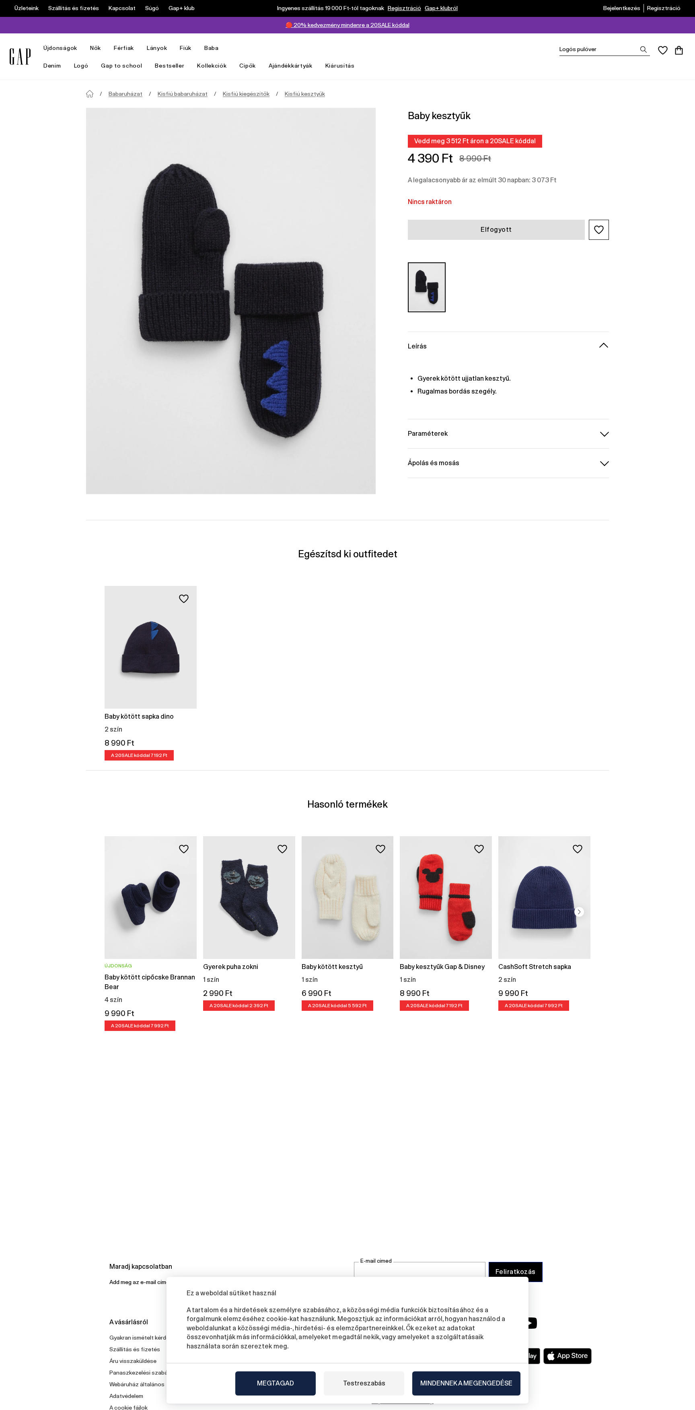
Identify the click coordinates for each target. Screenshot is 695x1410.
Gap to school (121, 65)
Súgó (152, 8)
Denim (52, 65)
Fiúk (185, 48)
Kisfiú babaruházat (183, 94)
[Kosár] (679, 50)
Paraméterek (428, 433)
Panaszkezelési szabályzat (145, 1372)
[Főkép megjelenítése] (231, 301)
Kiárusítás (340, 65)
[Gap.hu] (20, 56)
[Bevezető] (89, 93)
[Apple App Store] (567, 1356)
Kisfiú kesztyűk (305, 94)
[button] (599, 230)
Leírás (417, 346)
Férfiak (124, 48)
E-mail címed (376, 1261)
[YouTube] (529, 1323)
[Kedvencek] (663, 50)
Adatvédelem (126, 1396)
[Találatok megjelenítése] (643, 49)
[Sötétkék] (427, 287)
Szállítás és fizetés (73, 8)
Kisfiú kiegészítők (246, 94)
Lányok (157, 48)
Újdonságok (60, 48)
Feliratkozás (516, 1272)
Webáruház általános (136, 1384)
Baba (211, 48)
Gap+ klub (182, 8)
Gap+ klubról (441, 8)
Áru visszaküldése (132, 1361)
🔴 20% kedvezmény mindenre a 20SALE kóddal (347, 25)
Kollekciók (211, 65)
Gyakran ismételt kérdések (144, 1337)
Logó (81, 65)
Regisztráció (404, 8)
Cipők (247, 65)
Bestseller (169, 65)
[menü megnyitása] (81, 48)
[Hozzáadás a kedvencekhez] (183, 598)
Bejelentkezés (621, 8)
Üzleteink (26, 8)
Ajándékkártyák (291, 65)
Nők (95, 48)
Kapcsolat (122, 8)
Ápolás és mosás (433, 462)
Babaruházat (125, 94)
